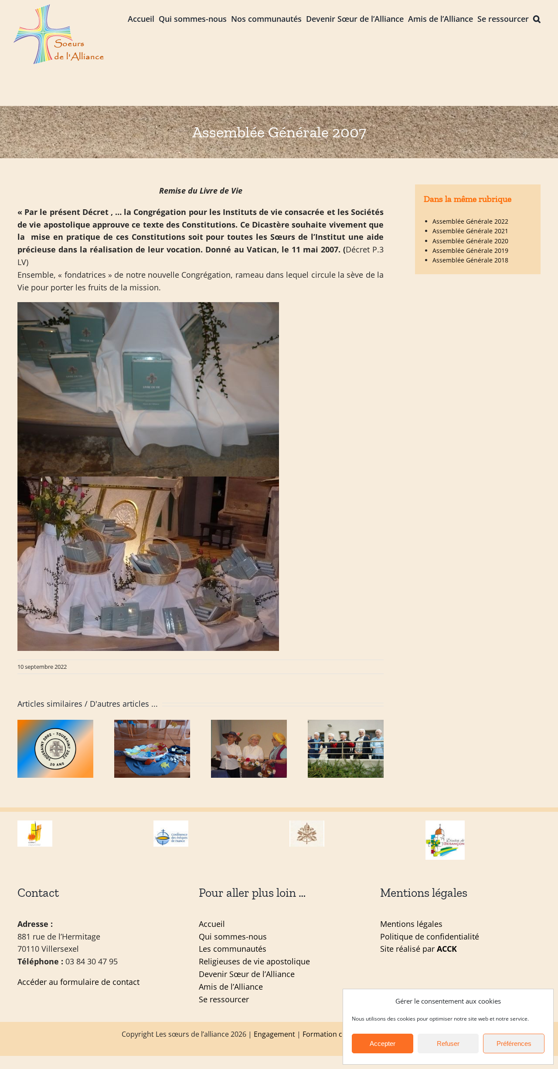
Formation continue (335, 1034)
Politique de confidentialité (429, 936)
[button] (537, 18)
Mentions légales (411, 924)
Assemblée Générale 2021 (470, 231)
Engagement (274, 1034)
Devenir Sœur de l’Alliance (247, 974)
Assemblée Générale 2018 (470, 260)
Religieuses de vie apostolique (254, 961)
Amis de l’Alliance (231, 986)
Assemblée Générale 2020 (470, 241)
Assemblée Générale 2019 (470, 250)
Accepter (382, 1043)
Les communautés (232, 948)
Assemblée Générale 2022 (470, 221)
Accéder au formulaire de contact (78, 982)
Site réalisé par (418, 948)
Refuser (448, 1043)
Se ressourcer (224, 999)
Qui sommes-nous (233, 936)
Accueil (212, 924)
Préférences (514, 1043)
